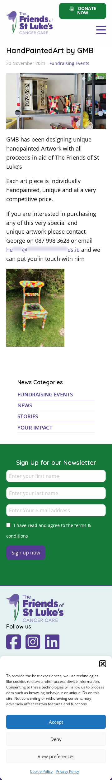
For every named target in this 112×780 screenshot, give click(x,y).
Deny (56, 739)
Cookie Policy (41, 771)
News (24, 405)
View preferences (56, 756)
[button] (103, 664)
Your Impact (35, 427)
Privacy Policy (67, 771)
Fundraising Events (69, 63)
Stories (27, 416)
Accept (56, 722)
